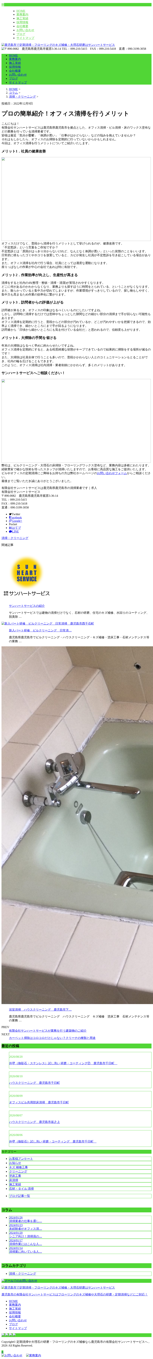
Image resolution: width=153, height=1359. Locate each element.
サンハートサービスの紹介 (27, 605)
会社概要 (22, 26)
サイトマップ (25, 37)
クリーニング (18, 1171)
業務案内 (22, 14)
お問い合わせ (25, 30)
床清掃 (13, 1180)
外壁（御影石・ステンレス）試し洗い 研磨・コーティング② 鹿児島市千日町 (63, 1063)
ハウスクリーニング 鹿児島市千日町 (34, 1082)
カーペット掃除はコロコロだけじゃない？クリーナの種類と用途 (52, 1037)
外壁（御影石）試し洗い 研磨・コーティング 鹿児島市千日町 (52, 1141)
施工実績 (22, 18)
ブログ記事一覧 (19, 1195)
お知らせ (15, 1162)
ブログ (20, 34)
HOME (20, 10)
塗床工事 (15, 1175)
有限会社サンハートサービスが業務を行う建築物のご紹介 (48, 1030)
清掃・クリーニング (22, 96)
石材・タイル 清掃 (21, 1188)
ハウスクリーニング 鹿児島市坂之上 (34, 1121)
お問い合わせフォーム (112, 473)
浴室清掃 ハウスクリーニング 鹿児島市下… (40, 1009)
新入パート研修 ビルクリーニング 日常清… (40, 630)
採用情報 (22, 22)
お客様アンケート (21, 1158)
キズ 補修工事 (18, 1167)
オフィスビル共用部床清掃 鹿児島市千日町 (39, 1102)
